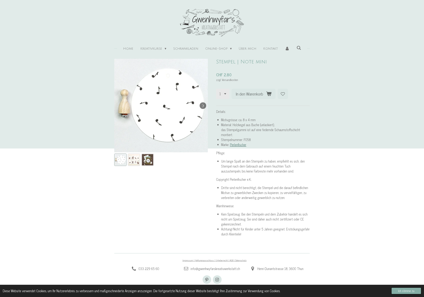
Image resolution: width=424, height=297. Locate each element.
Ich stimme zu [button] (406, 290)
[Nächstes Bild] (203, 105)
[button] (120, 160)
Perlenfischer (238, 144)
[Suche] (299, 48)
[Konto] (287, 48)
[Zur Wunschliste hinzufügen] (283, 94)
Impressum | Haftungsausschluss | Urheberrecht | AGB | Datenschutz (215, 260)
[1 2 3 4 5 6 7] (222, 94)
